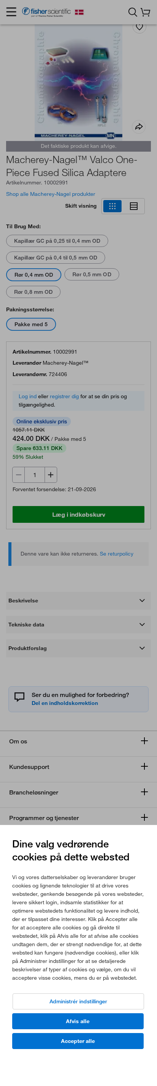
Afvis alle (78, 1021)
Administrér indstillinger (78, 1001)
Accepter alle (78, 1041)
